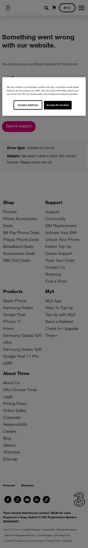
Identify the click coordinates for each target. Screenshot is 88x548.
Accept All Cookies (57, 104)
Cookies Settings (28, 104)
